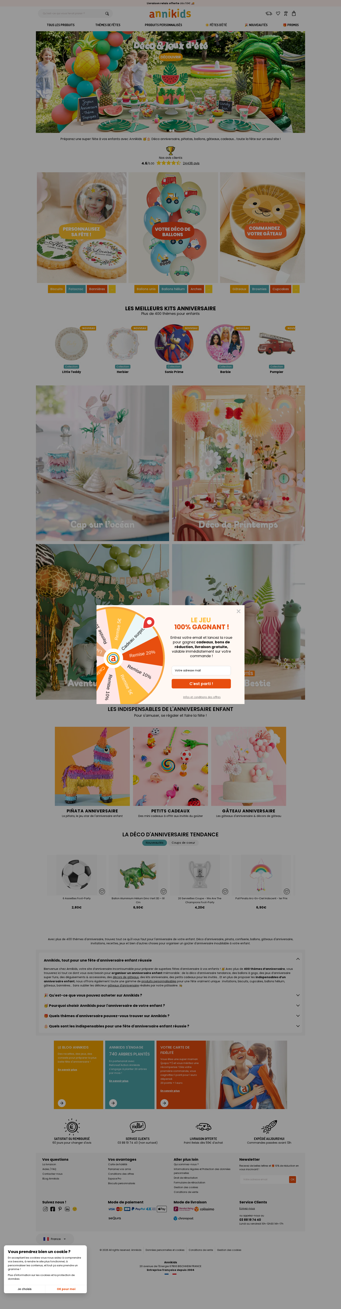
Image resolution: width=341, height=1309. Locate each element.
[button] (201, 683)
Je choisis (25, 1289)
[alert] (170, 654)
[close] (239, 611)
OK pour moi (66, 1289)
